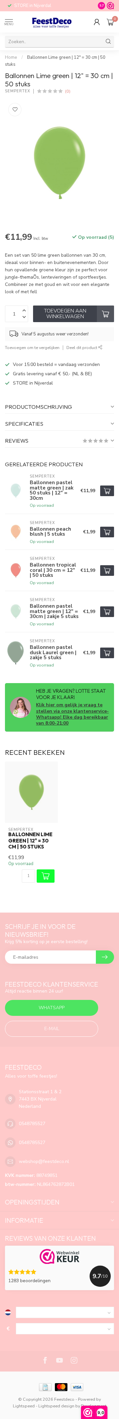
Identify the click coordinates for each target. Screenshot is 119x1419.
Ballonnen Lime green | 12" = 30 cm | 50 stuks (30, 841)
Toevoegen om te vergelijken (32, 347)
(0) (67, 91)
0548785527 (32, 1123)
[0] (110, 22)
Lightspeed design (56, 1406)
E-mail (51, 1028)
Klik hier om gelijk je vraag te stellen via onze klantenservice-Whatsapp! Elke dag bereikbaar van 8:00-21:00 (72, 714)
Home (11, 57)
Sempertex (17, 91)
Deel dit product (82, 347)
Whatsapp (51, 1008)
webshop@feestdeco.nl (44, 1161)
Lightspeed (24, 1406)
